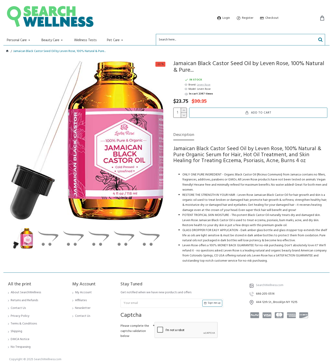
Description (183, 135)
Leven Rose (203, 85)
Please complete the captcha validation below (135, 331)
